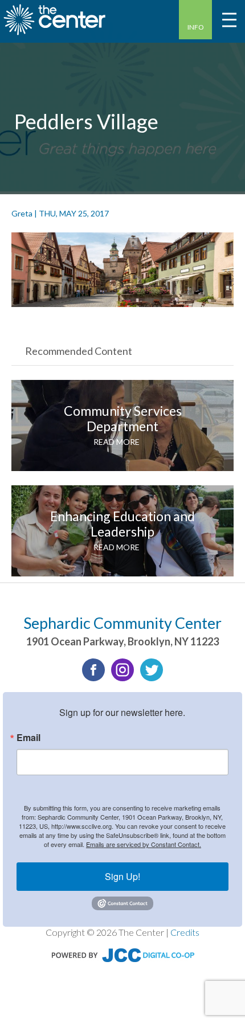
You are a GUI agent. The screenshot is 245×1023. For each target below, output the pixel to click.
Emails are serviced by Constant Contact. (143, 844)
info (195, 27)
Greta (21, 213)
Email (28, 737)
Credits (184, 932)
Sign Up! (122, 876)
